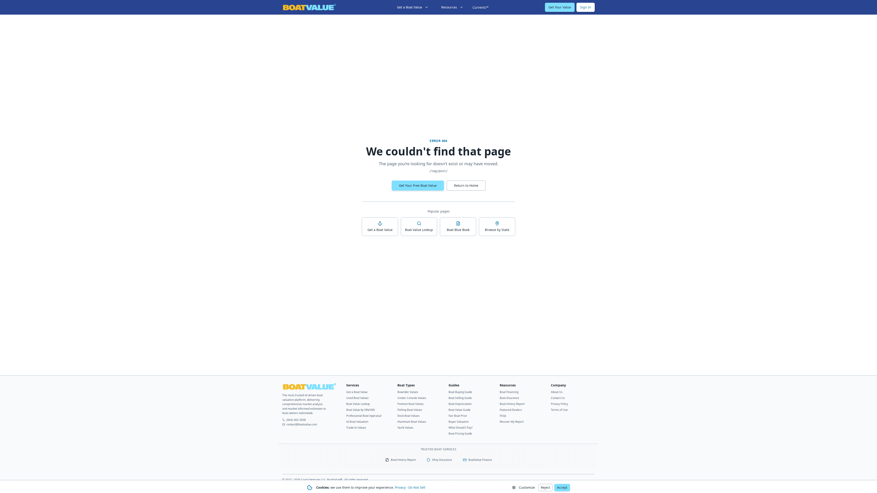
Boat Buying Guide (460, 392)
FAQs (503, 416)
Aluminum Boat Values (411, 422)
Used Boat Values (357, 398)
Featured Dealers (511, 410)
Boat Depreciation (460, 404)
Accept (562, 487)
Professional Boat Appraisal (363, 416)
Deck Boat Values (408, 416)
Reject (545, 487)
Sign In (585, 7)
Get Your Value (560, 7)
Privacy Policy (559, 404)
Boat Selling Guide (460, 398)
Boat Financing (509, 392)
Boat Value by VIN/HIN (360, 410)
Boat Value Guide (459, 410)
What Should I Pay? (461, 428)
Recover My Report (512, 422)
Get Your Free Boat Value (418, 185)
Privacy (400, 487)
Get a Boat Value (356, 392)
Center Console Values (411, 398)
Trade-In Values (356, 428)
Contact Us (558, 398)
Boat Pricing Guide (460, 433)
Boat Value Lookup (358, 404)
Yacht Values (405, 428)
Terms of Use (559, 410)
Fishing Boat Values (409, 410)
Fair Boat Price (458, 416)
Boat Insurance (509, 398)
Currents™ (481, 7)
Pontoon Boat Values (410, 404)
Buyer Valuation (459, 422)
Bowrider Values (407, 392)
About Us (557, 392)
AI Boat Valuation (357, 422)
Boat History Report (512, 404)
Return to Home (466, 185)
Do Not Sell (416, 487)
